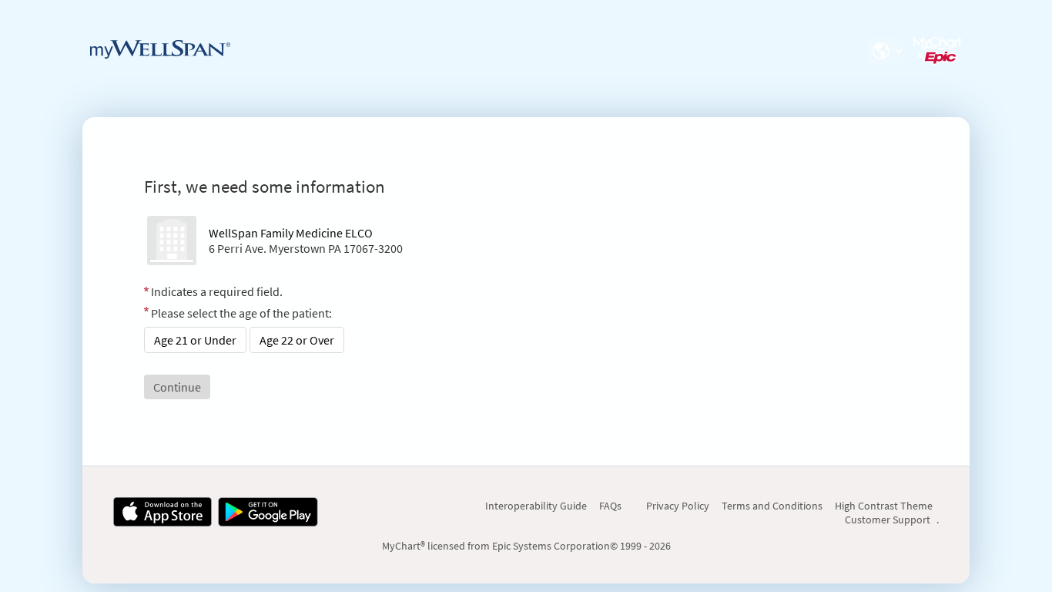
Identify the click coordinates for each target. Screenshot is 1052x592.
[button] (885, 51)
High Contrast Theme (884, 506)
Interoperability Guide (536, 506)
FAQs (610, 506)
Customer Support (887, 519)
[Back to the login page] (160, 49)
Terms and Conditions (772, 506)
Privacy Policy (677, 506)
